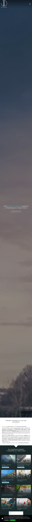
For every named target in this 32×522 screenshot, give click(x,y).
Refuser (7, 520)
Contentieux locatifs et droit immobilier (7, 480)
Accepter (13, 520)
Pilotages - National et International (6, 465)
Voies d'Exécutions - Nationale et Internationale (23, 465)
